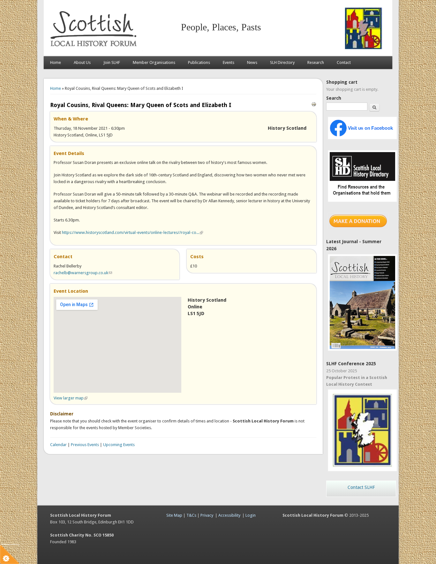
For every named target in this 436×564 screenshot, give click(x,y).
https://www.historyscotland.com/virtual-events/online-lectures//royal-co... (132, 232)
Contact (344, 62)
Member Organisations (154, 62)
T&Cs (191, 515)
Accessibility (229, 515)
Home (55, 62)
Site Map (174, 515)
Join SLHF (111, 62)
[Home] (95, 49)
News (252, 62)
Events (228, 62)
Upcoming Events (119, 444)
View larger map (70, 398)
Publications (199, 62)
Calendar (58, 444)
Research (315, 62)
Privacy (206, 515)
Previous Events (85, 444)
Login (250, 515)
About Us (82, 62)
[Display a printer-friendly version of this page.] (313, 103)
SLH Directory (282, 62)
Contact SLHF (361, 487)
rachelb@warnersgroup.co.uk (83, 272)
